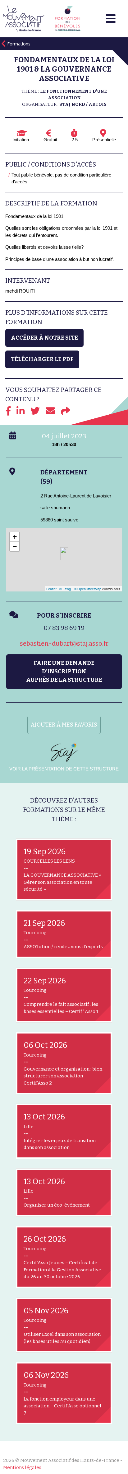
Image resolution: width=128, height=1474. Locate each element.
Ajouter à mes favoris (64, 724)
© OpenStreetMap (87, 588)
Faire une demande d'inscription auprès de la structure (64, 671)
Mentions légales (22, 1467)
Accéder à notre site (44, 337)
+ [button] (15, 537)
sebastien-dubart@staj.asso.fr (64, 643)
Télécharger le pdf (42, 359)
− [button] (15, 546)
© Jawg (65, 588)
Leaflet (51, 588)
